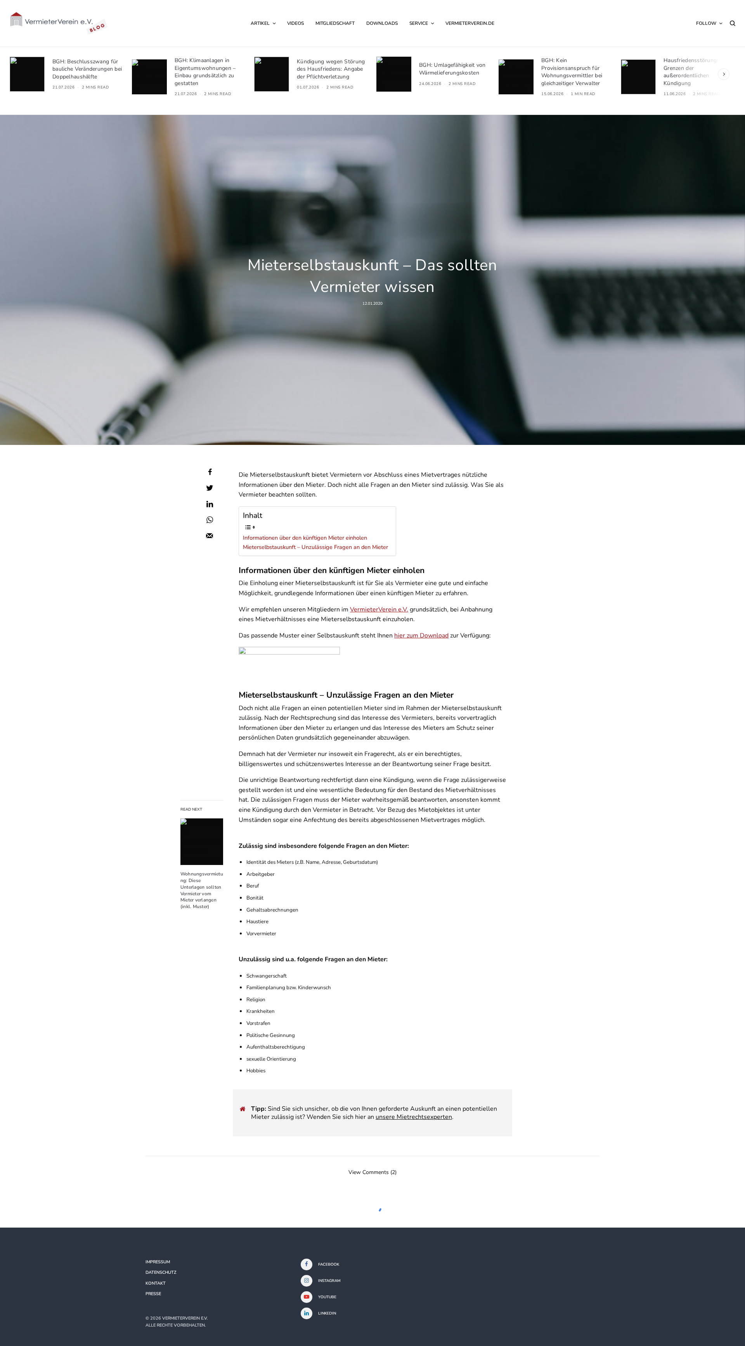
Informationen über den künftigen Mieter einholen (305, 538)
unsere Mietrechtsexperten (414, 1117)
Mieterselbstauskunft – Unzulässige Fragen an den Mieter (315, 547)
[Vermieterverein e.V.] (59, 23)
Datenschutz (161, 1272)
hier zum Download (421, 635)
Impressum (158, 1262)
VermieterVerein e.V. (379, 609)
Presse (153, 1294)
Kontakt (156, 1283)
